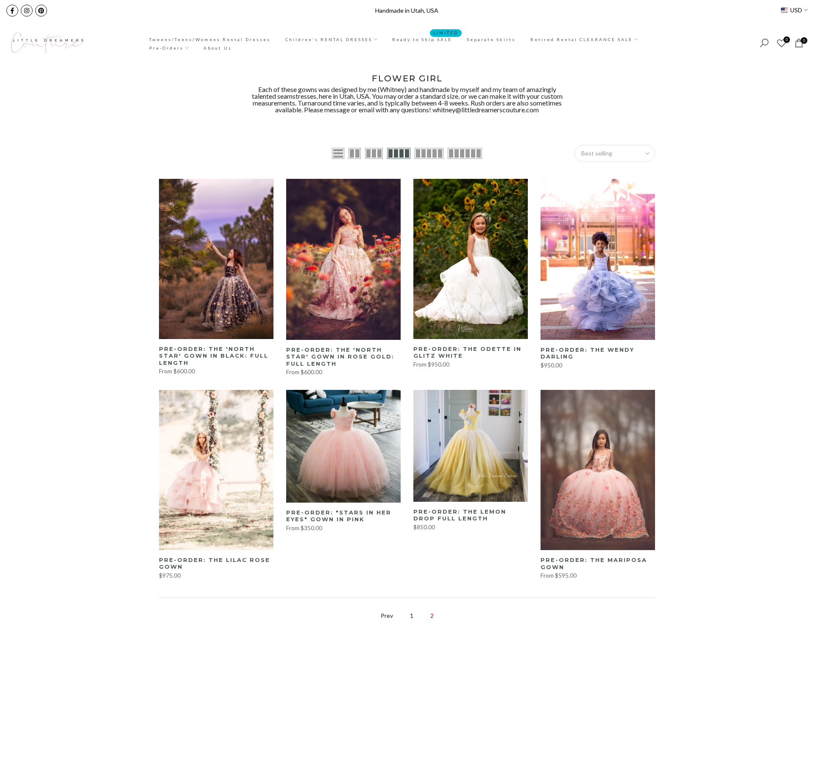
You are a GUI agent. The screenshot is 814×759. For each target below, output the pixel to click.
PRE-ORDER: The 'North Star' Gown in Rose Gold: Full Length (340, 356)
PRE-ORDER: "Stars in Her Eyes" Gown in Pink (338, 516)
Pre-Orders (166, 47)
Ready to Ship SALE (425, 38)
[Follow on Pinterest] (41, 11)
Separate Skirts (491, 39)
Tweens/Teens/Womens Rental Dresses (209, 39)
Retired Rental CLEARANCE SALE (581, 39)
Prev (387, 615)
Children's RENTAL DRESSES (328, 39)
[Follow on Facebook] (12, 11)
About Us (218, 47)
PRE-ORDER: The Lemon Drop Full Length (459, 515)
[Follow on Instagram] (27, 11)
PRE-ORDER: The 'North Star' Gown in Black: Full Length (213, 355)
